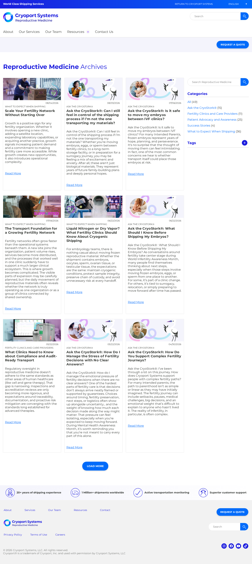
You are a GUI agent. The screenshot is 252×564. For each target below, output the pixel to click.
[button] (233, 4)
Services (30, 510)
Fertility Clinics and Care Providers (212, 113)
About (8, 510)
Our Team (54, 510)
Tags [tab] (191, 143)
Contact (105, 510)
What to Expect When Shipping (211, 131)
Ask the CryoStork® (202, 108)
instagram (224, 546)
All (189, 102)
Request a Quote (233, 44)
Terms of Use (38, 534)
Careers (60, 534)
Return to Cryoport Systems (194, 4)
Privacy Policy (13, 534)
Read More (32, 134)
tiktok (245, 546)
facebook (231, 546)
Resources (80, 510)
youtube (238, 546)
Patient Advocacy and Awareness (212, 119)
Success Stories (198, 125)
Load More (95, 466)
